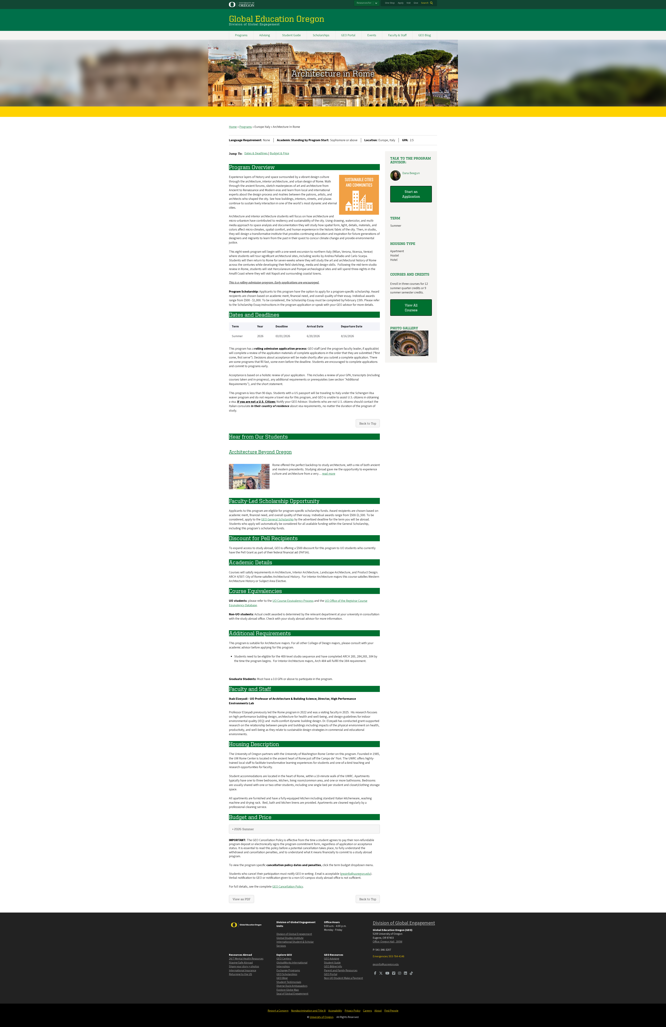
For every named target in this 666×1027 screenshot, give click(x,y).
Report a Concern (278, 1011)
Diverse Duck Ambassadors (291, 986)
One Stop (390, 3)
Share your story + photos (244, 966)
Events (371, 35)
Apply (400, 3)
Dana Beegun (411, 173)
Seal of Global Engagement (292, 994)
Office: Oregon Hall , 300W (387, 942)
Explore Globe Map (287, 990)
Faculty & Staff (397, 35)
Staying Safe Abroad (241, 963)
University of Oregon (321, 1017)
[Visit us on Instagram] (400, 973)
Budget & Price (279, 153)
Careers (367, 1011)
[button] (409, 355)
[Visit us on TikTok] (411, 973)
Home (233, 127)
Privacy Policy (352, 1011)
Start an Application (411, 194)
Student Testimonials (288, 982)
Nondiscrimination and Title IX (308, 1011)
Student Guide (291, 35)
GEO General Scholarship (277, 519)
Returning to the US (240, 974)
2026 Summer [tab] (244, 829)
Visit (409, 3)
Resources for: (364, 3)
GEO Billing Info (333, 966)
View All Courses (411, 307)
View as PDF (241, 899)
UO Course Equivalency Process (293, 601)
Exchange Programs (288, 970)
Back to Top (367, 423)
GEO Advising (331, 959)
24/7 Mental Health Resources (246, 959)
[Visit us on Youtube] (387, 973)
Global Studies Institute (290, 938)
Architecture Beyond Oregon (260, 451)
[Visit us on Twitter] (381, 973)
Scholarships (321, 35)
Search (424, 3)
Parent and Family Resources (340, 970)
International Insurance (242, 970)
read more (328, 474)
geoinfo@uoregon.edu (355, 874)
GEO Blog (424, 35)
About (378, 1011)
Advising (264, 35)
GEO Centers (283, 959)
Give (416, 3)
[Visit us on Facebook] (375, 973)
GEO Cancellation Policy (287, 886)
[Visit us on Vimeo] (394, 973)
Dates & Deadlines (256, 153)
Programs (241, 35)
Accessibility (335, 1011)
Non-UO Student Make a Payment (343, 978)
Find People (391, 1011)
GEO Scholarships (286, 974)
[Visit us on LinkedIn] (405, 973)
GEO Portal (348, 35)
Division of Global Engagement (294, 934)
